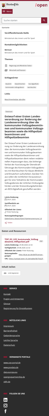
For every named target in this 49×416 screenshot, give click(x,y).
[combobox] (21, 20)
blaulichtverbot (20, 84)
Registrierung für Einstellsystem (18, 308)
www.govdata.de (11, 367)
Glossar (7, 303)
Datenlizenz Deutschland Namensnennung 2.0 (23, 218)
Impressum (9, 326)
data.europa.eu (10, 372)
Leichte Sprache (11, 340)
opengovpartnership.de (14, 377)
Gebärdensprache (12, 335)
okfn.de (7, 381)
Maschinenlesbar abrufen (15, 99)
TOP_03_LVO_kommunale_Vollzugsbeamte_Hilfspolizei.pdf (21, 240)
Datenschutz (9, 345)
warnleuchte (32, 87)
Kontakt (7, 294)
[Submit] (44, 20)
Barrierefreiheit (10, 330)
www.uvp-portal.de (12, 362)
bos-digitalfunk (33, 84)
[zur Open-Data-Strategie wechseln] (41, 5)
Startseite (5, 27)
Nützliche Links (17, 320)
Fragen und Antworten (14, 299)
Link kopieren (13, 273)
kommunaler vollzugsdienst (15, 87)
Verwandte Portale (19, 357)
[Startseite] (10, 5)
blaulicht (8, 84)
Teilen (9, 222)
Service (13, 288)
